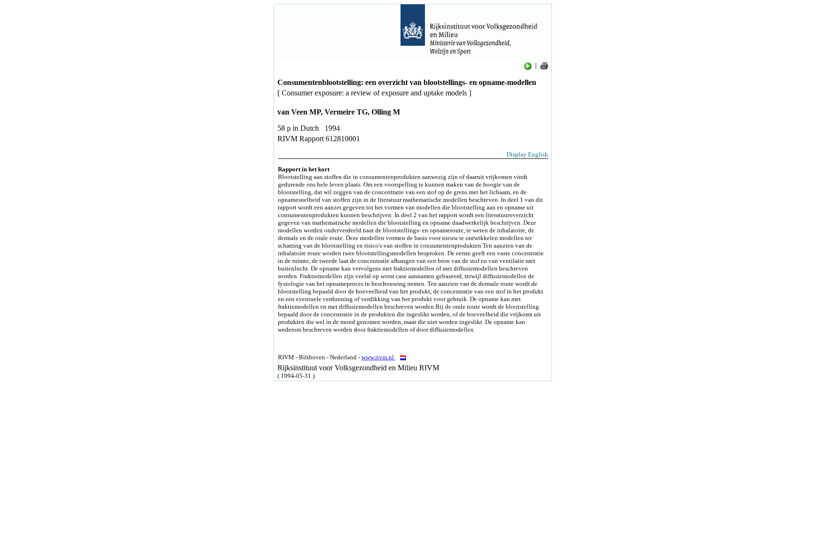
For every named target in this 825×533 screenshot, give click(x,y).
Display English (527, 154)
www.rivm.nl (378, 357)
